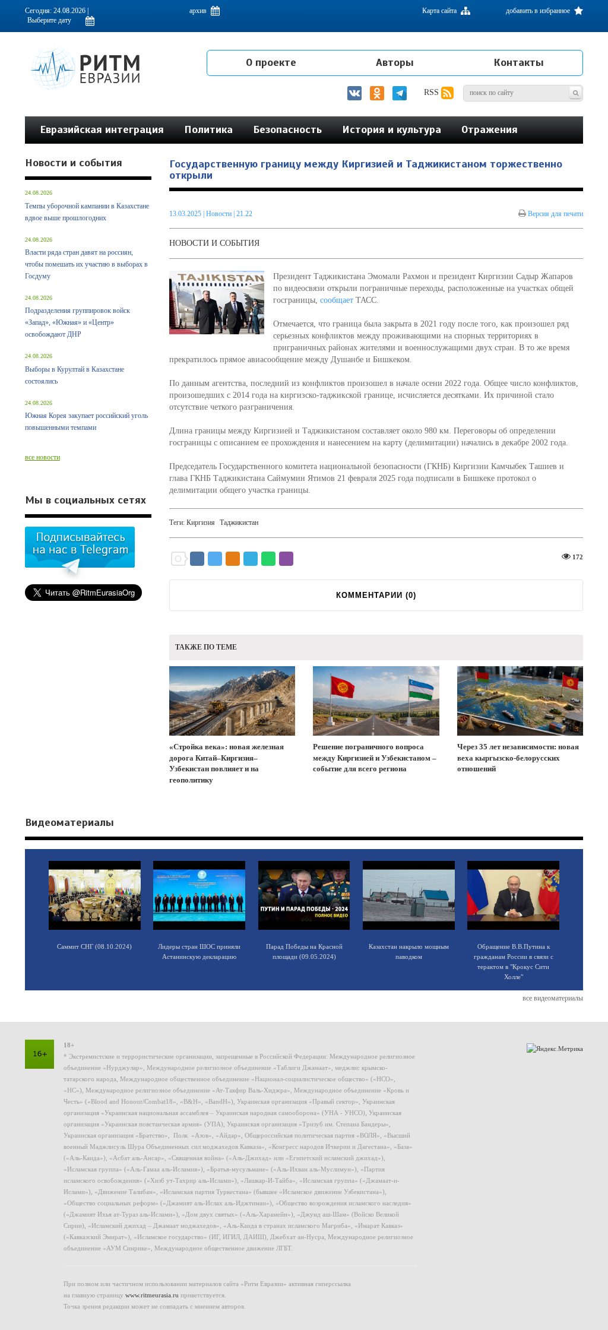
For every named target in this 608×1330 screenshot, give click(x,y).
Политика (208, 129)
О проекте (271, 62)
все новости (42, 457)
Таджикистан (239, 522)
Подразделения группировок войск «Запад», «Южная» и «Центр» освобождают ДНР (77, 322)
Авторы (395, 62)
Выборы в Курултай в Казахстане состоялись (74, 375)
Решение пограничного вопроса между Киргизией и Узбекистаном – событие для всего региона (374, 757)
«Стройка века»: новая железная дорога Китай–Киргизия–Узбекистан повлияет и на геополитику (226, 763)
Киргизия (200, 522)
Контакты (518, 62)
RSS (432, 92)
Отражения (489, 129)
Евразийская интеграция (102, 129)
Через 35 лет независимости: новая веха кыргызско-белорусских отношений (518, 757)
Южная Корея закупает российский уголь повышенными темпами (86, 421)
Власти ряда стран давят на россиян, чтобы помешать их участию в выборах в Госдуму (86, 264)
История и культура (391, 129)
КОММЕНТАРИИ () (376, 595)
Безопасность (287, 129)
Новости (219, 214)
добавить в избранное (539, 11)
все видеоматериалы (552, 998)
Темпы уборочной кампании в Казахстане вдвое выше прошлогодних (87, 212)
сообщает (336, 300)
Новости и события (214, 243)
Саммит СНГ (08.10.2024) (94, 946)
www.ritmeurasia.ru (152, 1295)
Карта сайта (440, 11)
